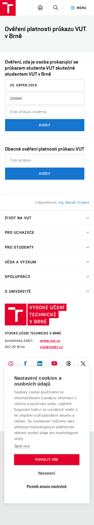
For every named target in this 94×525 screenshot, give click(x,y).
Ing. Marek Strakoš (74, 202)
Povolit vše (46, 459)
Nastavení (46, 473)
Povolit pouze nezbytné (47, 486)
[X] (83, 363)
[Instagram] (11, 363)
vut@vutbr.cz (51, 347)
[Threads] (69, 363)
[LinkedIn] (40, 363)
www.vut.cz (50, 341)
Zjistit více (22, 446)
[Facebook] (25, 363)
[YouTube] (54, 363)
